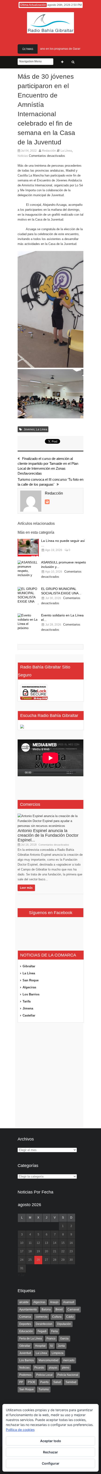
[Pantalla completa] (82, 773)
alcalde (24, 1302)
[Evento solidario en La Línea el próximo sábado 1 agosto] (28, 622)
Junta (61, 1345)
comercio (41, 1316)
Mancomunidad (48, 1360)
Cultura (57, 1316)
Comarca (25, 1316)
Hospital (40, 1345)
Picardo (39, 1367)
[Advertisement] (50, 1075)
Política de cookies (20, 1430)
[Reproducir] (21, 773)
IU (51, 1345)
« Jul (21, 1275)
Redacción (49, 150)
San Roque (31, 980)
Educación (26, 1331)
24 (21, 1259)
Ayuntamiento (28, 1309)
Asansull (68, 1302)
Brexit (59, 1309)
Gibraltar (29, 966)
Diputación (64, 1324)
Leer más (26, 887)
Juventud (25, 1353)
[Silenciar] (77, 773)
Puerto (44, 1382)
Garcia (64, 1338)
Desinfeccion (44, 1324)
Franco (51, 1338)
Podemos (25, 1374)
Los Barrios (31, 994)
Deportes (25, 1324)
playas (53, 1367)
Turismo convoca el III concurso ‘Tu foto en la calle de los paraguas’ (50, 481)
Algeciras (29, 987)
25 (30, 1259)
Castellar (29, 1015)
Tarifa (27, 1001)
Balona (46, 1309)
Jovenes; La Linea (35, 429)
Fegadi (42, 1331)
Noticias (23, 156)
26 (38, 1259)
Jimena (28, 1008)
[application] (50, 757)
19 (38, 1251)
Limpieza (57, 1353)
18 (30, 1251)
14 (54, 1243)
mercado (68, 1360)
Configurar (50, 1463)
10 (21, 1243)
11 (30, 1243)
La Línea (66, 150)
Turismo (44, 1389)
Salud (57, 1382)
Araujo (54, 1302)
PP (21, 1382)
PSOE (31, 1382)
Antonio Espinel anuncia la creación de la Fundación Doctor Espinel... (48, 835)
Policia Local (44, 1374)
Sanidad (71, 1382)
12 (38, 1243)
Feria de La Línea (30, 1338)
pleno (65, 1367)
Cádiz (70, 1316)
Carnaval (73, 1309)
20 (46, 1251)
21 (54, 1251)
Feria (54, 1331)
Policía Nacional (67, 1374)
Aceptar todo (50, 1441)
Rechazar (50, 1452)
